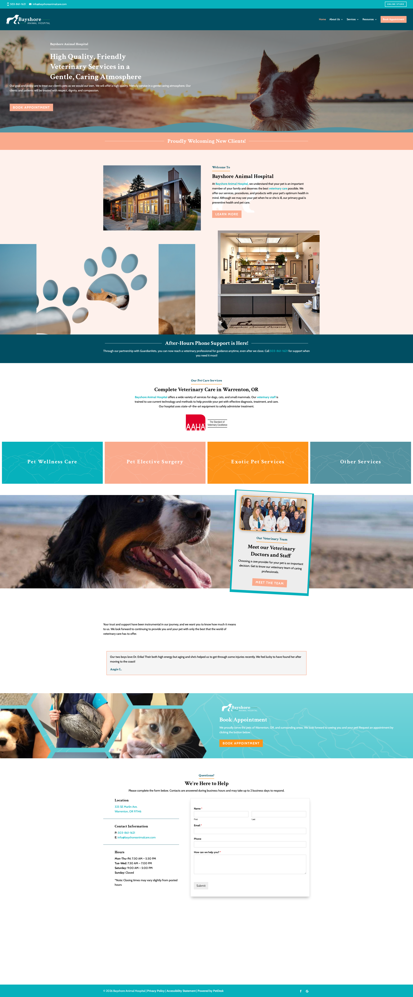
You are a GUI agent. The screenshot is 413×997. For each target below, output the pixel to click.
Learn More (226, 214)
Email (198, 825)
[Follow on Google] (307, 991)
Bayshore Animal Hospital (151, 397)
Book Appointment (31, 107)
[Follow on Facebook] (300, 991)
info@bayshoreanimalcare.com (50, 4)
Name (198, 808)
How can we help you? (207, 852)
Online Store (395, 4)
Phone (197, 838)
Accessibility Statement (181, 991)
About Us (334, 19)
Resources (368, 19)
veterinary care (278, 188)
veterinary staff (266, 397)
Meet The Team (270, 582)
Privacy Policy (156, 991)
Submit (201, 885)
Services (351, 19)
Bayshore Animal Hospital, (232, 184)
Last (253, 819)
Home (322, 19)
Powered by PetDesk (211, 991)
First (196, 819)
